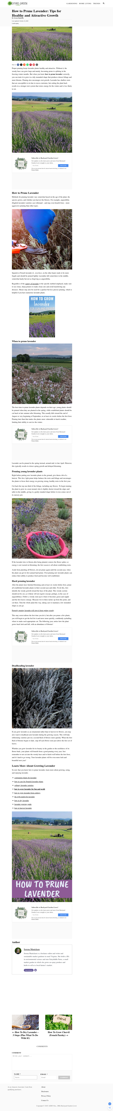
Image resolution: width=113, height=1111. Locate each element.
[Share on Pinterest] (30, 65)
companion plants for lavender (25, 777)
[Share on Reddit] (24, 65)
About (43, 1087)
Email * (44, 1074)
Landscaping (15, 23)
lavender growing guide (23, 804)
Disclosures (45, 1091)
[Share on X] (21, 65)
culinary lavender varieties (24, 785)
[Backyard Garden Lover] (22, 3)
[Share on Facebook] (18, 65)
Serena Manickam (19, 18)
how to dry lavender (21, 800)
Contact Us (44, 1100)
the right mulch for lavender (24, 796)
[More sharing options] (37, 65)
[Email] (35, 970)
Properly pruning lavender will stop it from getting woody (33, 610)
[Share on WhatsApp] (27, 65)
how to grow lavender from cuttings (27, 793)
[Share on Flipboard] (34, 65)
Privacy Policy (46, 1096)
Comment (16, 1053)
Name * (17, 1074)
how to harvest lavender (23, 808)
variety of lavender (32, 283)
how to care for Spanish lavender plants (28, 781)
